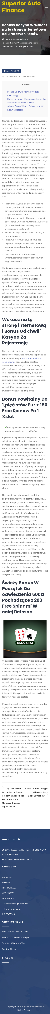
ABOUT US (7, 877)
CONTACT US (8, 914)
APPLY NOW (8, 893)
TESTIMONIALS (9, 888)
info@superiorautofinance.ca (18, 859)
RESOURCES (8, 898)
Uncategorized (28, 76)
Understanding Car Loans (16, 903)
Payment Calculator (13, 909)
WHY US (6, 882)
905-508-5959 (11, 854)
